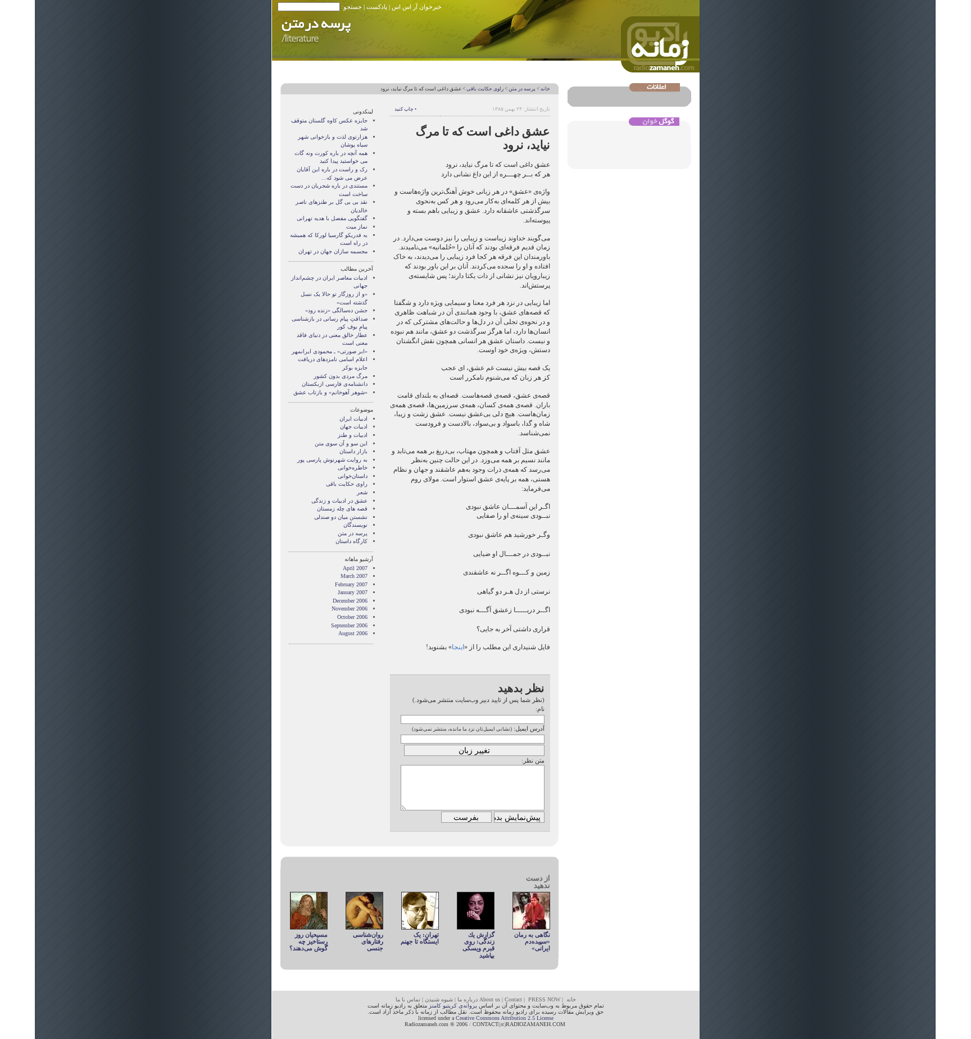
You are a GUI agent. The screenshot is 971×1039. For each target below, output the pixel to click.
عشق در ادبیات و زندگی (339, 501)
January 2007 (352, 592)
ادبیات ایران (353, 419)
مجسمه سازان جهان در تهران (332, 251)
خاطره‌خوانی (352, 467)
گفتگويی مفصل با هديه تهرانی (332, 218)
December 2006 (350, 601)
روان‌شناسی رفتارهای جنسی (368, 941)
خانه (545, 89)
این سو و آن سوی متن (341, 443)
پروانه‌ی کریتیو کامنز (453, 1005)
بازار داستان (353, 451)
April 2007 (355, 568)
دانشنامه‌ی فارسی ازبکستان (334, 384)
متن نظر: (533, 760)
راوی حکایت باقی (484, 89)
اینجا (458, 647)
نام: (540, 708)
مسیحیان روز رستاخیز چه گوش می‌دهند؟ (308, 941)
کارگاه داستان (351, 541)
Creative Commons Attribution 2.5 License (504, 1018)
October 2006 (352, 617)
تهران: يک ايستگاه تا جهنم (420, 938)
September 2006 (349, 625)
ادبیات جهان (353, 426)
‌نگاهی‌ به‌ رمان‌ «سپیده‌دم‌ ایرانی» (532, 941)
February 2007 (351, 584)
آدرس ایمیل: (529, 728)
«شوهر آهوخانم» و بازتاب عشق (330, 392)
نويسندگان (355, 525)
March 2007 (354, 576)
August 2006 (352, 633)
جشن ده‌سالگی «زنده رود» (336, 310)
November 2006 (349, 608)
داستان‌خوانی (352, 476)
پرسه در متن (522, 89)
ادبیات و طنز (352, 435)
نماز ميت (356, 227)
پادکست (376, 6)
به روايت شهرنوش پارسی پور (332, 460)
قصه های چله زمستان (342, 508)
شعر (362, 492)
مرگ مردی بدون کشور (340, 376)
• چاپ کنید (405, 109)
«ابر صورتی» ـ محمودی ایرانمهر (329, 351)
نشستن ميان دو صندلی (340, 517)
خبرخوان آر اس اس (417, 6)
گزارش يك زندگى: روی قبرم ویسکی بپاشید (478, 945)
